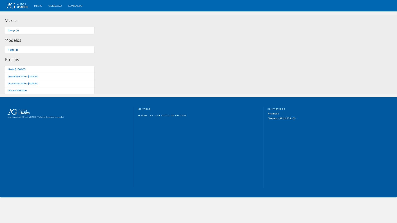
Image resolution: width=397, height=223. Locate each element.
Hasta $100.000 (16, 69)
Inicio (38, 5)
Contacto (75, 5)
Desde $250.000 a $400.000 (23, 83)
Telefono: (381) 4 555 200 (281, 118)
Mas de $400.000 (17, 90)
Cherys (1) (13, 30)
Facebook (273, 113)
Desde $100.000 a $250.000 (23, 76)
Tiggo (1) (13, 49)
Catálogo (55, 5)
